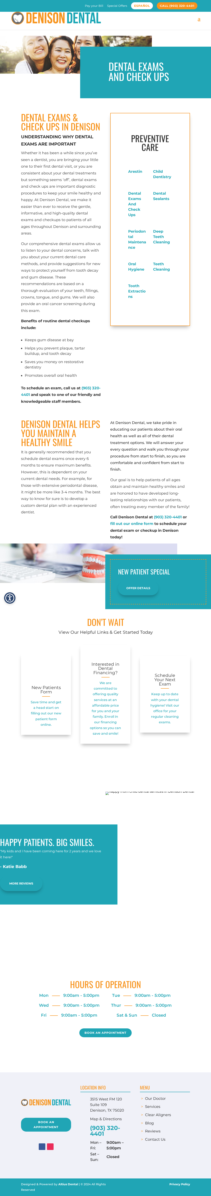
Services (152, 1106)
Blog (149, 1123)
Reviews (153, 1131)
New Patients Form (46, 689)
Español (142, 6)
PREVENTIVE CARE (150, 142)
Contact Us (155, 1139)
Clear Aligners (158, 1115)
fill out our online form (131, 523)
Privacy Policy (179, 1184)
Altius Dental (68, 1184)
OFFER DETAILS (138, 588)
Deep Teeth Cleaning (161, 236)
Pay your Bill (94, 6)
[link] (46, 670)
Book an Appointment (105, 1033)
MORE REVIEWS (21, 883)
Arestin (135, 171)
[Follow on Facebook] (42, 1146)
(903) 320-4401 (168, 517)
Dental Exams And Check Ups (134, 204)
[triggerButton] (9, 598)
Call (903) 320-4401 (177, 6)
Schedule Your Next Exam (165, 680)
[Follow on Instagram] (50, 1146)
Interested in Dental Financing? (105, 668)
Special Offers (117, 6)
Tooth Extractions (137, 291)
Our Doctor (155, 1098)
